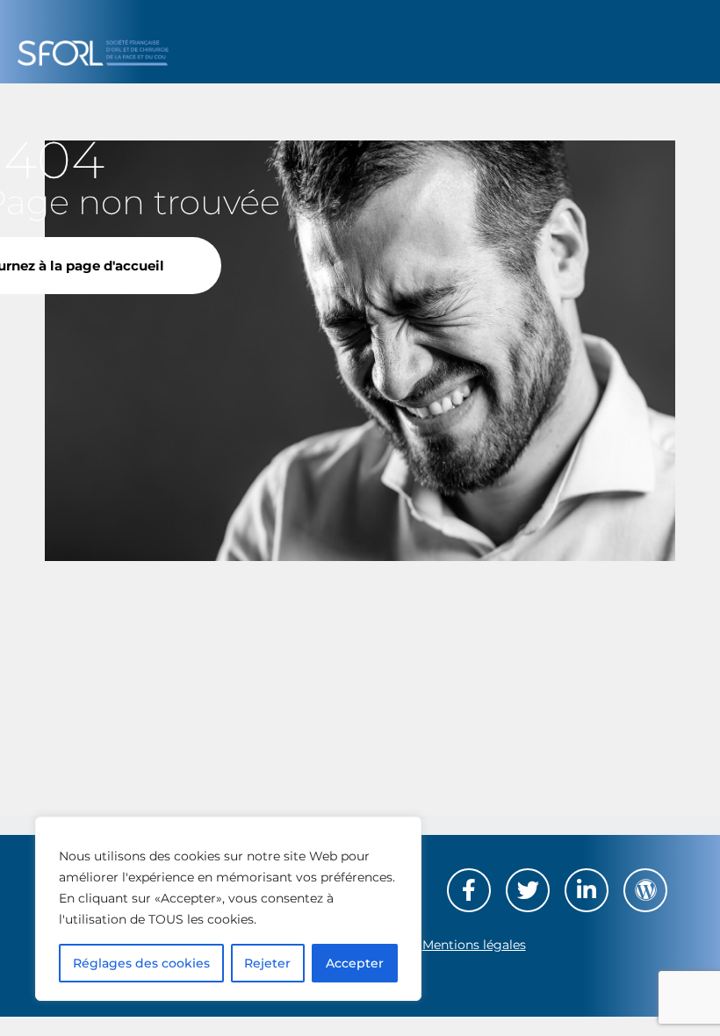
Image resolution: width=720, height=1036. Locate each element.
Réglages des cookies (141, 963)
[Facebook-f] (469, 890)
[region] (228, 909)
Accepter (355, 963)
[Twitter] (528, 890)
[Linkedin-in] (586, 890)
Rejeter (267, 963)
